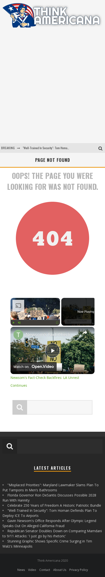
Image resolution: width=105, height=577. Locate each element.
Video (32, 570)
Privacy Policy (78, 570)
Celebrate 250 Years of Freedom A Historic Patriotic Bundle (54, 505)
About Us (59, 570)
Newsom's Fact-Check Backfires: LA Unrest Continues (52, 334)
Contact (44, 570)
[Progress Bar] (35, 319)
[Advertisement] (52, 88)
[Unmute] (19, 322)
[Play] (13, 322)
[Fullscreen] (57, 322)
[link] (18, 334)
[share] (84, 332)
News (21, 570)
